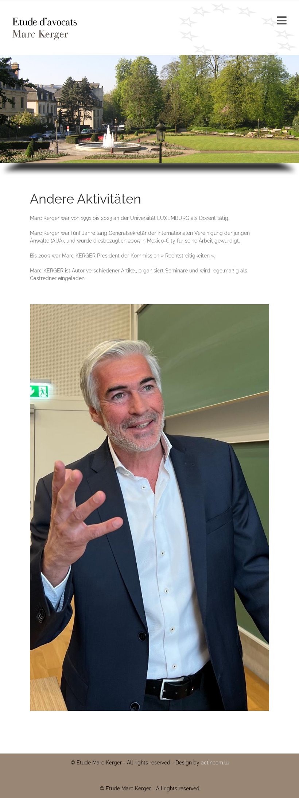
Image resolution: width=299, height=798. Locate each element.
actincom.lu (215, 763)
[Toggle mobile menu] (282, 20)
